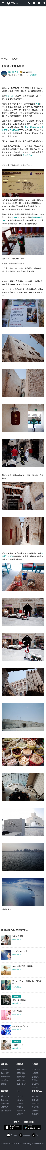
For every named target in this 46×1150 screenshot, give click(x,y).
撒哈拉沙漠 (35, 127)
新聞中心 (4, 1069)
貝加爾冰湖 (14, 130)
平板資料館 (21, 1080)
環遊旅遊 (33, 75)
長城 (26, 127)
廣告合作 (35, 1103)
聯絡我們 (35, 1100)
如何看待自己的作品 (20, 1026)
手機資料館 (21, 1076)
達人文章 (15, 58)
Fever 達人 (5, 1073)
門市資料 (20, 1096)
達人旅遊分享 (6, 1110)
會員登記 (35, 1107)
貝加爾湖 (15, 217)
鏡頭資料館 (21, 1073)
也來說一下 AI (17, 1045)
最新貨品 (20, 1100)
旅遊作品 (4, 1107)
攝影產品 (35, 1073)
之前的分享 (27, 155)
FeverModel (5, 1076)
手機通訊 (35, 1076)
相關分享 (9, 96)
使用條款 (35, 1110)
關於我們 (35, 1096)
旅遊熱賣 (4, 1100)
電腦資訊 (35, 1080)
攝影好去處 (5, 1096)
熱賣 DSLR (21, 1110)
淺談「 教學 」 (18, 1011)
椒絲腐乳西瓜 (13, 72)
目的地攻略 (5, 1103)
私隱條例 (35, 1114)
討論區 (3, 1084)
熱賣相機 (20, 1103)
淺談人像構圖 (17, 936)
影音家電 (35, 1084)
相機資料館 (21, 1069)
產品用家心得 (22, 1084)
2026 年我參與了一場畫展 (22, 966)
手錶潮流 (35, 1087)
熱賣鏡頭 (20, 1107)
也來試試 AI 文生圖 (19, 951)
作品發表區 (5, 1080)
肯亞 (37, 104)
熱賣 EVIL (20, 1114)
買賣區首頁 (36, 1069)
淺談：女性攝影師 (19, 1000)
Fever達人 (5, 58)
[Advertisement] (23, 31)
